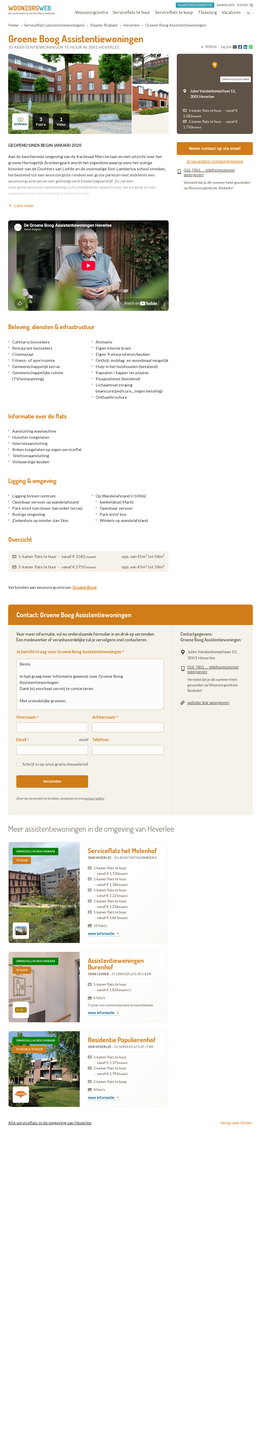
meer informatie (101, 934)
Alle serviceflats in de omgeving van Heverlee (50, 1122)
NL (248, 13)
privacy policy (94, 798)
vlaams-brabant (104, 25)
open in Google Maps (235, 79)
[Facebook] (240, 47)
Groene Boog (84, 587)
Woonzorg (29, 8)
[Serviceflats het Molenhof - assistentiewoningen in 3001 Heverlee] (44, 892)
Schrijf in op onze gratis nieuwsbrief (55, 764)
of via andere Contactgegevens (215, 161)
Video (61, 121)
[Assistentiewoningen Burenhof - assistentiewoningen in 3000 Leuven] (44, 987)
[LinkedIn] (245, 47)
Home (13, 25)
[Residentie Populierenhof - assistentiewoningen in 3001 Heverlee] (44, 1069)
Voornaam (26, 717)
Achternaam (103, 717)
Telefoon (100, 739)
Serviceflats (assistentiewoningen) (54, 25)
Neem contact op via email (215, 148)
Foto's (41, 121)
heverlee (131, 25)
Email (21, 739)
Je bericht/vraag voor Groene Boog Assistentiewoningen (68, 651)
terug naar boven (236, 1123)
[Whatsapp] (251, 47)
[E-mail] (235, 47)
